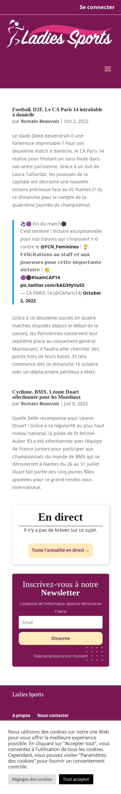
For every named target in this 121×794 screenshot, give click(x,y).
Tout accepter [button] (76, 779)
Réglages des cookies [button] (32, 779)
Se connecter (97, 7)
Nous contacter (53, 715)
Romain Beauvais (40, 121)
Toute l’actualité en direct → (61, 550)
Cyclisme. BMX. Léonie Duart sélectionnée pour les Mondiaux (46, 394)
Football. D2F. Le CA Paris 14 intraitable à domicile (57, 112)
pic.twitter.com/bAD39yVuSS (52, 285)
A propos (21, 715)
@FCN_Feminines (60, 247)
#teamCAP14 (45, 277)
